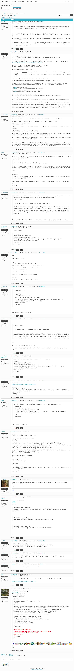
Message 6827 (14, 553)
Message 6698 (41, 21)
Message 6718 (14, 192)
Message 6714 (14, 51)
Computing (20, 1)
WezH (2, 400)
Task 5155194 (15, 592)
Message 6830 (14, 588)
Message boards (5, 13)
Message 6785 (14, 479)
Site (35, 1)
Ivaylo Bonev (4, 380)
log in (15, 15)
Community (28, 1)
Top (71, 660)
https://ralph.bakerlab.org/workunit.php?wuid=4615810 (24, 581)
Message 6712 (14, 21)
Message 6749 (14, 356)
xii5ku (2, 51)
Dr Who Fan (4, 588)
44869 (15, 90)
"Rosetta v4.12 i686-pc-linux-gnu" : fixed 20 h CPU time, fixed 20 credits (27, 62)
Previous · (3, 17)
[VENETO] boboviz (4, 227)
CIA (2, 574)
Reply (18, 48)
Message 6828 (14, 564)
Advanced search (5, 10)
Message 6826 (14, 540)
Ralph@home (6, 1)
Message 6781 (14, 431)
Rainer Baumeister (5, 252)
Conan (4, 479)
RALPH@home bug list (14, 13)
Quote (21, 48)
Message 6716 (14, 114)
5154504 (13, 502)
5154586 (13, 501)
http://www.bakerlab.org (37, 669)
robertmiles (5, 114)
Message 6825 (14, 497)
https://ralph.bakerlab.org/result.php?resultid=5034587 (24, 384)
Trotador (3, 431)
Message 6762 (14, 380)
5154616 (13, 504)
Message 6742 (14, 319)
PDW (4, 540)
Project (13, 1)
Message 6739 (14, 252)
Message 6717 (14, 152)
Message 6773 (14, 400)
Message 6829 (14, 574)
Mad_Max (3, 21)
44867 (15, 88)
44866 (15, 87)
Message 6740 (14, 286)
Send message (5, 23)
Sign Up (64, 1)
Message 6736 (14, 226)
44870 (15, 91)
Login (69, 1)
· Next (11, 17)
